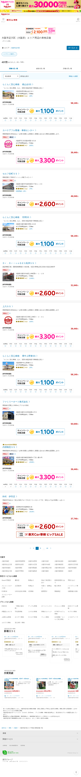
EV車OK (4, 591)
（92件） (31, 145)
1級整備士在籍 (73, 591)
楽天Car (4, 728)
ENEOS (4, 606)
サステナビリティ (23, 761)
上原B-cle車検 (6, 617)
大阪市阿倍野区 (20, 561)
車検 (10, 728)
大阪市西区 (18, 568)
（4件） (30, 96)
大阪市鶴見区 (59, 564)
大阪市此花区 (59, 561)
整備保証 (57, 591)
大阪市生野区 (32, 561)
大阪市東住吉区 (60, 568)
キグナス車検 (72, 611)
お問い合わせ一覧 (13, 761)
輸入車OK (58, 586)
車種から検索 (73, 76)
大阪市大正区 (32, 564)
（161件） (31, 511)
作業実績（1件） (21, 191)
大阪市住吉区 (19, 564)
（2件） (30, 367)
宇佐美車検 (18, 611)
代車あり (31, 586)
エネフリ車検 (6, 622)
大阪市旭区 (5, 561)
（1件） (30, 229)
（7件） (30, 189)
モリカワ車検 (32, 617)
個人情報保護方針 (13, 745)
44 (47, 548)
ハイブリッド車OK (8, 54)
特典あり (31, 580)
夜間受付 (44, 591)
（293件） (31, 462)
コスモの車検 (32, 611)
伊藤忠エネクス (7, 611)
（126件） (31, 278)
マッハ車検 (45, 617)
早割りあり (71, 580)
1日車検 (30, 591)
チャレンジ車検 (60, 606)
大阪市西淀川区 (46, 568)
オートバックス (46, 606)
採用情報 (23, 745)
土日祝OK (18, 586)
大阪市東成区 (72, 568)
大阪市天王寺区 (73, 564)
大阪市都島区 (59, 571)
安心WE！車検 (20, 622)
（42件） (31, 321)
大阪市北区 (45, 561)
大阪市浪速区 (6, 568)
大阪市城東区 (72, 561)
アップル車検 (32, 606)
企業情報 (5, 745)
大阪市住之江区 (7, 564)
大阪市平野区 (19, 571)
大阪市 (70, 571)
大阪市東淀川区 (7, 571)
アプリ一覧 (5, 761)
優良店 (17, 580)
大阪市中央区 (45, 564)
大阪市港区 (45, 571)
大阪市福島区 (32, 571)
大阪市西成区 (32, 568)
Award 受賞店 (6, 580)
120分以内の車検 (20, 591)
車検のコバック (46, 611)
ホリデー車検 (19, 617)
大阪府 (16, 728)
